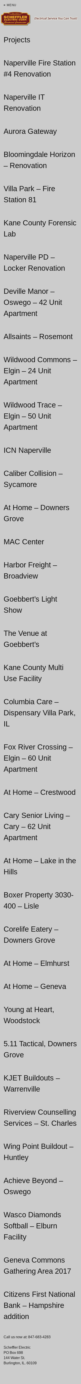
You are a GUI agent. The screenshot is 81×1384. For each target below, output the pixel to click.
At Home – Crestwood (40, 792)
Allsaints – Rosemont (38, 336)
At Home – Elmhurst (36, 963)
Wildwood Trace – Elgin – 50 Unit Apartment (33, 416)
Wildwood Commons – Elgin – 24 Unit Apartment (40, 370)
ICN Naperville (27, 450)
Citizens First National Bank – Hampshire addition (39, 1305)
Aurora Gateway (30, 131)
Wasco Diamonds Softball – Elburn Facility (32, 1225)
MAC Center (24, 542)
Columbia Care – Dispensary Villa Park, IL (40, 712)
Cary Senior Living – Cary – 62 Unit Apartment (37, 826)
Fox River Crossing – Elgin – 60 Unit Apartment (38, 758)
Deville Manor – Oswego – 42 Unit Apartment (33, 302)
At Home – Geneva (35, 986)
